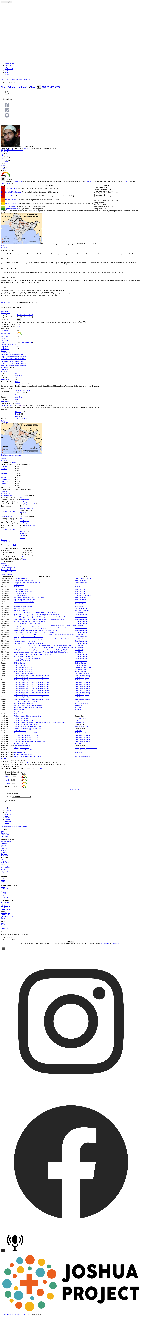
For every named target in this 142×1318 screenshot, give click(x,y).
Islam (2, 162)
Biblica (77, 720)
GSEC (3, 342)
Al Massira (78, 705)
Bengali (33, 508)
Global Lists (4, 836)
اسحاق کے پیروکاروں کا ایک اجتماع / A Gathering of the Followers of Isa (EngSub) (39, 619)
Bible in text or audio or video (23, 667)
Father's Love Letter (81, 750)
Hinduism (4, 473)
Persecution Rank (6, 384)
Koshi (23, 390)
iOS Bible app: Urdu (20, 743)
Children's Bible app (20, 731)
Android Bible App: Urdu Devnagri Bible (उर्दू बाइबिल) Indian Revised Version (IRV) (39, 722)
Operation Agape (80, 722)
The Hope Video (19, 608)
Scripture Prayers (6, 302)
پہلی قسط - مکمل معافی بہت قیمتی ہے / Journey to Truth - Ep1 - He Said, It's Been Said (43, 647)
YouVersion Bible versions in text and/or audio (28, 707)
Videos (3, 864)
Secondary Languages (8, 511)
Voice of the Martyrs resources (23, 703)
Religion (3, 458)
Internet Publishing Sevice (83, 667)
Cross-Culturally (6, 909)
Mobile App (4, 888)
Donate (7, 74)
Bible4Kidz (78, 731)
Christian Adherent (6, 183)
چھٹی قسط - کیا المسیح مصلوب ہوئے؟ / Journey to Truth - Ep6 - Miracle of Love (41, 652)
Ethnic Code (5, 367)
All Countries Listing (73, 789)
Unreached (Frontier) (11, 188)
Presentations (5, 862)
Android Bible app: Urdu (21, 718)
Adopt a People (5, 906)
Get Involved (9, 69)
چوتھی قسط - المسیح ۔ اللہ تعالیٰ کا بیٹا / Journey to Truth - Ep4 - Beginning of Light (40, 650)
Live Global (78, 752)
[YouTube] (3, 1252)
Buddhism (4, 467)
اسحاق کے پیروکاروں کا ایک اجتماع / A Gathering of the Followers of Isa (36, 615)
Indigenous (4, 331)
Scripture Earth (79, 701)
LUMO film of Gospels (21, 595)
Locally (3, 907)
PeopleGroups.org (26, 342)
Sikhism (3, 483)
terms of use (115, 943)
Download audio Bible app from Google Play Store (29, 741)
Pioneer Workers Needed (8, 344)
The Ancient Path (19, 752)
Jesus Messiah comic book (22, 746)
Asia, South (18, 375)
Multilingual (4, 873)
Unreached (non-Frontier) (13, 192)
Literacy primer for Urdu (21, 748)
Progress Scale (17, 181)
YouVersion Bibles (80, 707)
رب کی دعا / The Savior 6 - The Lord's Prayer (28, 637)
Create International (81, 583)
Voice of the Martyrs (81, 703)
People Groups (9, 63)
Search (7, 62)
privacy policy (104, 943)
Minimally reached (10, 200)
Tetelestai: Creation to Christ (23, 606)
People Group (5, 359)
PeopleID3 (4, 347)
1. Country (8, 796)
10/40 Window (5, 379)
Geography (4, 369)
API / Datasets (5, 868)
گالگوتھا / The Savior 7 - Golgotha (24, 661)
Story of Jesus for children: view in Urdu (26, 604)
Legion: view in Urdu (20, 593)
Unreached (4, 336)
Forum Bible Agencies (8, 568)
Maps (2, 420)
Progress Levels (5, 855)
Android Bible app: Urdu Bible (23, 720)
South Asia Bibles (80, 669)
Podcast (3, 892)
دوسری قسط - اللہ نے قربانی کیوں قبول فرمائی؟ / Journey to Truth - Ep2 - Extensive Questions (44, 634)
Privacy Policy (16, 1314)
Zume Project (79, 709)
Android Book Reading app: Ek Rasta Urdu (27, 729)
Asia (16, 377)
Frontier (3, 338)
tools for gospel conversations (23, 754)
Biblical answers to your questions (24, 673)
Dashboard (4, 833)
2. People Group (10, 800)
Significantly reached (11, 209)
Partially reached (10, 206)
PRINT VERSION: (51, 87)
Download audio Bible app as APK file (26, 733)
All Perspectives (6, 841)
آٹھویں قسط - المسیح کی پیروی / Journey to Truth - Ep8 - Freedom (35, 612)
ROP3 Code (5, 349)
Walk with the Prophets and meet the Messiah (28, 705)
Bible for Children (19, 663)
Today (3, 887)
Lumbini (28, 390)
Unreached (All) (10, 196)
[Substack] (3, 950)
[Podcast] (15, 1252)
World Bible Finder (7, 572)
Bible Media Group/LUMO (83, 595)
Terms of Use (6, 1314)
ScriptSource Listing (30, 504)
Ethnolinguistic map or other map (11, 455)
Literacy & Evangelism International (86, 748)
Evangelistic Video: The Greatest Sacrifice (27, 583)
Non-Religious (5, 479)
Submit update (5, 247)
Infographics (4, 861)
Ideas (2, 883)
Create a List (5, 843)
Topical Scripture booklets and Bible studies (27, 756)
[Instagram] (71, 1091)
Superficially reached (11, 203)
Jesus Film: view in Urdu (21, 589)
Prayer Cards (5, 151)
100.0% (6, 162)
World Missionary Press (82, 756)
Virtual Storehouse (6, 574)
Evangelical (126, 181)
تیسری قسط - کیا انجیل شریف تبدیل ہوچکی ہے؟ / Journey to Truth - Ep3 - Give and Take (44, 626)
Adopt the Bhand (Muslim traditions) (12, 150)
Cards (2, 878)
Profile (3, 245)
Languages (4, 491)
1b (2, 192)
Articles (3, 869)
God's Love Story (19, 585)
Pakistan (7, 783)
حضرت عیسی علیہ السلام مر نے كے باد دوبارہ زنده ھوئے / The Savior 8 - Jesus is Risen (41, 628)
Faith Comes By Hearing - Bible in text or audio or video (31, 676)
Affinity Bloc (5, 354)
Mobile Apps (5, 866)
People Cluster (5, 357)
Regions (3, 850)
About (7, 70)
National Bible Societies (8, 570)
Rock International (80, 602)
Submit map (4, 422)
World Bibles (5, 565)
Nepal (17, 373)
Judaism (3, 477)
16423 (19, 347)
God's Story (78, 587)
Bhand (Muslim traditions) (25, 315)
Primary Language (6, 495)
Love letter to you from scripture (24, 750)
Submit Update (22, 826)
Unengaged (4, 340)
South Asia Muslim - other (18, 357)
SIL (76, 714)
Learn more (38, 768)
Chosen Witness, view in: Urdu (23, 580)
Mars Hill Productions (81, 608)
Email (2, 890)
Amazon (3, 563)
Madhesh (18, 390)
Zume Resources (19, 709)
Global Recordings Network (83, 578)
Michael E (27, 148)
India (6, 777)
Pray (6, 67)
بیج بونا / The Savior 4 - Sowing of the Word (27, 623)
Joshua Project (5, 913)
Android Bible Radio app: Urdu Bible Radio (27, 726)
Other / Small (5, 481)
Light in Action (79, 606)
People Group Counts (7, 916)
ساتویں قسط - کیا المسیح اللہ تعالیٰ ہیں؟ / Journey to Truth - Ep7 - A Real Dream (43, 639)
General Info (5, 311)
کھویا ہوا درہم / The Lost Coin (24, 656)
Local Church (5, 871)
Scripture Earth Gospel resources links (25, 701)
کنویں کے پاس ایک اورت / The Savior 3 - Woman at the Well (32, 654)
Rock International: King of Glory (24, 602)
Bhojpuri (23, 512)
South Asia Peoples (21, 418)
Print (2, 895)
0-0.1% (3, 165)
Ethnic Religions (6, 471)
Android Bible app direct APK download (26, 714)
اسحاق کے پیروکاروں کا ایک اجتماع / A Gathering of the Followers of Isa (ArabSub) (40, 617)
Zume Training (18, 712)
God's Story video (19, 587)
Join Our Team (5, 902)
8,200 (2, 155)
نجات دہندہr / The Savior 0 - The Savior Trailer (28, 643)
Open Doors (22, 384)
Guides (3, 880)
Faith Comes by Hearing (82, 676)
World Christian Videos (21, 610)
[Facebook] (71, 1231)
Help (6, 72)
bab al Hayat (79, 612)
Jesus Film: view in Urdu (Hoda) (24, 591)
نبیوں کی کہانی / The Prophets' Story (25, 641)
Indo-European (24, 499)
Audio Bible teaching (20, 578)
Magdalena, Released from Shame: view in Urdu (29, 597)
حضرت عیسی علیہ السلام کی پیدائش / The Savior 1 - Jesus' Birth (34, 632)
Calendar (3, 894)
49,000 (19, 326)
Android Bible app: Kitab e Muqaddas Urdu (27, 716)
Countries (4, 848)
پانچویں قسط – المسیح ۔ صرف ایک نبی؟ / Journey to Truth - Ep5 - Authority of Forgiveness (42, 645)
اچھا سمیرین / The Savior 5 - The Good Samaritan (29, 621)
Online (24, 557)
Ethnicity (3, 351)
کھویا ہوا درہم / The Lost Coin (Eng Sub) (27, 658)
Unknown (4, 486)
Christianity (4, 469)
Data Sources (5, 914)
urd (21, 497)
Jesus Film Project (80, 580)
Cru (76, 754)
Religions (4, 854)
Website (17, 382)
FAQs (2, 926)
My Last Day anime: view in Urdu (24, 600)
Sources (3, 758)
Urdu (2, 158)
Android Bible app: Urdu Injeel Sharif (25, 724)
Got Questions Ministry (82, 673)
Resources (8, 65)
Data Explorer (5, 835)
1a (2, 188)
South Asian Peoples (16, 354)
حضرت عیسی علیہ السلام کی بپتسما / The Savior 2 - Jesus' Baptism (35, 630)
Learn (2, 904)
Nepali (28, 508)
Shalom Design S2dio (81, 726)
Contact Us (4, 928)
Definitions (4, 925)
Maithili (22, 508)
